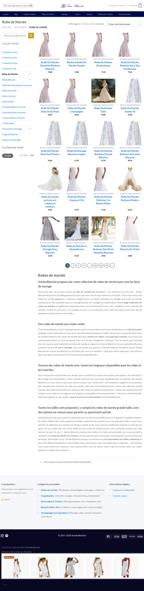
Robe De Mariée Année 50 (130, 110)
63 (107, 265)
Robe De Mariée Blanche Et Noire (50, 152)
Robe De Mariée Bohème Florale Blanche (103, 154)
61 (95, 265)
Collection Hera (9, 57)
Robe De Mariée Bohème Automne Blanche (130, 154)
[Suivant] (112, 265)
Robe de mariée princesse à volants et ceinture (50, 201)
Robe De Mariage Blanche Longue (76, 152)
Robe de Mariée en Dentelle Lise (76, 247)
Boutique (20, 27)
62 (101, 265)
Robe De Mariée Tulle (103, 110)
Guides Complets (30, 14)
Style (77, 14)
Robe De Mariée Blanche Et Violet (130, 247)
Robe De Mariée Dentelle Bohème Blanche (50, 65)
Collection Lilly (9, 68)
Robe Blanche (8, 79)
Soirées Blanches (125, 14)
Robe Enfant (8, 101)
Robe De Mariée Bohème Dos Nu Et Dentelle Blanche (103, 249)
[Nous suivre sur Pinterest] (6, 536)
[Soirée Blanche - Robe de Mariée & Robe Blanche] (72, 5)
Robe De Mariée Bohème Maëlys (130, 198)
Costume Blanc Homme (13, 117)
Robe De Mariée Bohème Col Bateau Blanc (103, 200)
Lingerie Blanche (10, 134)
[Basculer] (30, 74)
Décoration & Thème (105, 14)
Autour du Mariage (11, 139)
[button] (135, 5)
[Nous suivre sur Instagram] (2, 536)
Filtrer (7, 156)
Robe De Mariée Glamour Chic (77, 198)
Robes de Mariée (48, 14)
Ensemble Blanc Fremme (14, 107)
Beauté (89, 14)
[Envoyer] (31, 5)
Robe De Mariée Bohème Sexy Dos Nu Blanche (130, 65)
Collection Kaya (9, 63)
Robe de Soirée (9, 90)
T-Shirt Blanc (8, 123)
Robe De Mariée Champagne (77, 110)
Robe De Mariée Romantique (103, 64)
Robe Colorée (8, 96)
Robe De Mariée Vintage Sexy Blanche (50, 249)
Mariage (65, 14)
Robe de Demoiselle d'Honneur (17, 85)
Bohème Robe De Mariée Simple (76, 64)
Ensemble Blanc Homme (13, 112)
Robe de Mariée (10, 74)
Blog (16, 14)
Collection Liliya (10, 52)
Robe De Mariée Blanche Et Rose (50, 110)
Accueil (5, 14)
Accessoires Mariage (12, 128)
